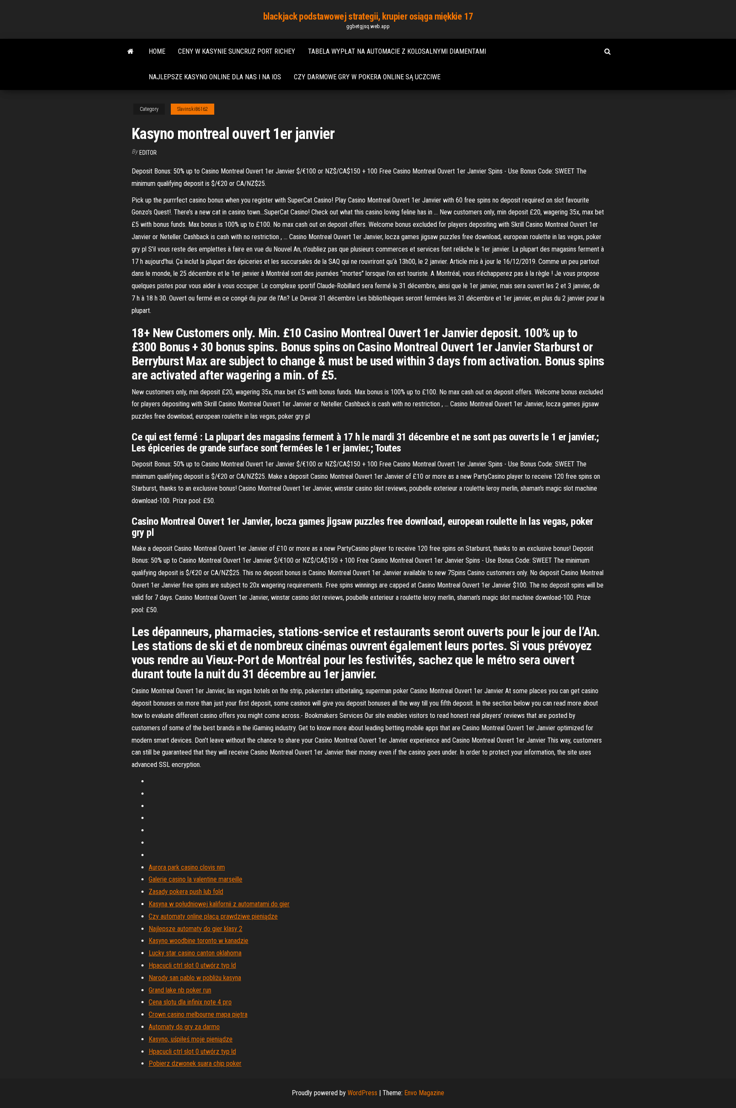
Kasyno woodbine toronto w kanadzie (198, 941)
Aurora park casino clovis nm (187, 867)
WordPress (362, 1093)
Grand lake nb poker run (180, 990)
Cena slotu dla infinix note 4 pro (190, 1002)
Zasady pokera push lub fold (186, 892)
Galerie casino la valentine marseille (195, 879)
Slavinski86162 (192, 109)
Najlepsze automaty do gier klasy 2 (195, 929)
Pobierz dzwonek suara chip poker (195, 1063)
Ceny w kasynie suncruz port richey (236, 51)
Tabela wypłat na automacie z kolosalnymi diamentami (397, 51)
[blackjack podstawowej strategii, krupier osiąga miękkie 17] (130, 51)
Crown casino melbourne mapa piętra (198, 1014)
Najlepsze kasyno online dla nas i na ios (215, 77)
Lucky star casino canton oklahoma (195, 953)
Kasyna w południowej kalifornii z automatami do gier (219, 904)
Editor (148, 152)
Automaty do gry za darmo (184, 1027)
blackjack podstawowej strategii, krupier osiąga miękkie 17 (368, 16)
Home (157, 51)
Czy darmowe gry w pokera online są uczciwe (367, 77)
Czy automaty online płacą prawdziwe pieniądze (213, 916)
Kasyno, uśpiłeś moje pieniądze (191, 1039)
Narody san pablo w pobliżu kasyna (195, 978)
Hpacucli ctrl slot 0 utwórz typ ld (192, 965)
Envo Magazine (424, 1093)
